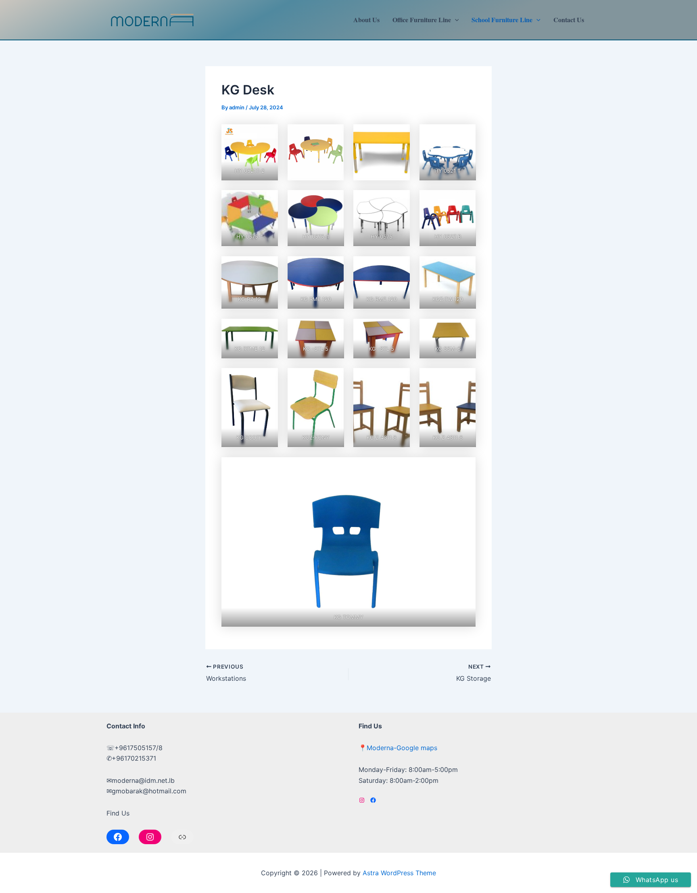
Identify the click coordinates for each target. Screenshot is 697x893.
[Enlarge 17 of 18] (333, 378)
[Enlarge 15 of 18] (465, 329)
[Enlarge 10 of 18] (399, 267)
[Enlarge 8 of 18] (267, 267)
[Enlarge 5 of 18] (333, 201)
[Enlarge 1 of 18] (267, 135)
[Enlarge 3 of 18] (465, 135)
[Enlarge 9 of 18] (333, 267)
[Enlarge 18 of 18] (465, 378)
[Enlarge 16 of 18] (267, 378)
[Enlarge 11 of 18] (465, 267)
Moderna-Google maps (402, 748)
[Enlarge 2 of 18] (333, 135)
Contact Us (568, 19)
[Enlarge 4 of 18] (267, 201)
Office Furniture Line (421, 19)
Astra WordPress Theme (399, 873)
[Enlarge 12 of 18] (267, 329)
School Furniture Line (502, 19)
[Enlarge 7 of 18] (465, 201)
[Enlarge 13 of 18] (333, 329)
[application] (455, 20)
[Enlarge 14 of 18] (399, 329)
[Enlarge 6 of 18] (399, 201)
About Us (366, 19)
